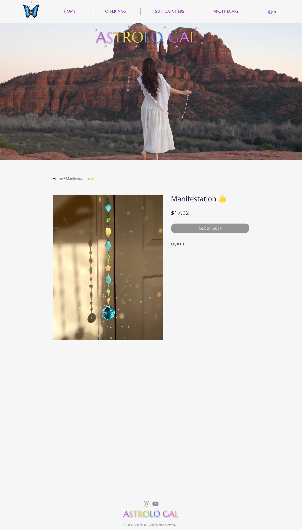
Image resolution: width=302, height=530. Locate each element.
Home (58, 178)
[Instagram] (146, 503)
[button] (273, 11)
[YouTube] (155, 503)
